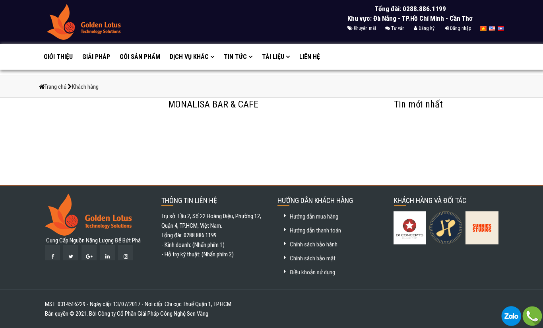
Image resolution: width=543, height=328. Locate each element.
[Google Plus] (89, 252)
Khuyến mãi (364, 28)
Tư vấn (397, 28)
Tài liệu (273, 57)
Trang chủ (56, 86)
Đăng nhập (460, 28)
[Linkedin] (107, 252)
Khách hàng (85, 86)
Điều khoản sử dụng (312, 272)
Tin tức (235, 57)
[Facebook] (52, 252)
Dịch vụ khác (189, 57)
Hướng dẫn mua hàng (314, 216)
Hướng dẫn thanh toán (315, 230)
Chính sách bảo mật (312, 258)
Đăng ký (425, 28)
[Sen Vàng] (88, 214)
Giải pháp (96, 57)
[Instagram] (125, 252)
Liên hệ (309, 57)
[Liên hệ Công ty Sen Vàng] (511, 315)
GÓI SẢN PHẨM (140, 57)
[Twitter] (70, 252)
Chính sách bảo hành (313, 244)
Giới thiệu (58, 57)
